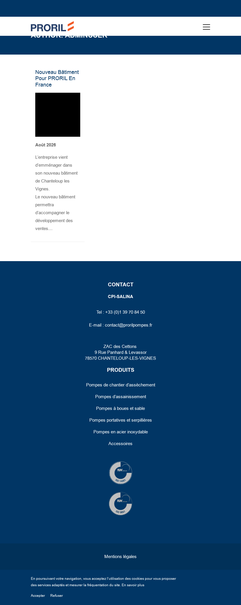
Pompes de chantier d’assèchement (120, 385)
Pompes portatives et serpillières (120, 420)
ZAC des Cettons (120, 346)
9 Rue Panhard (109, 352)
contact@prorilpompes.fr (128, 325)
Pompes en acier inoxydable (120, 432)
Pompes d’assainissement (120, 397)
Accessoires (120, 444)
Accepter (38, 595)
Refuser (56, 595)
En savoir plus (133, 585)
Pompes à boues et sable (120, 408)
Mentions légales (120, 557)
